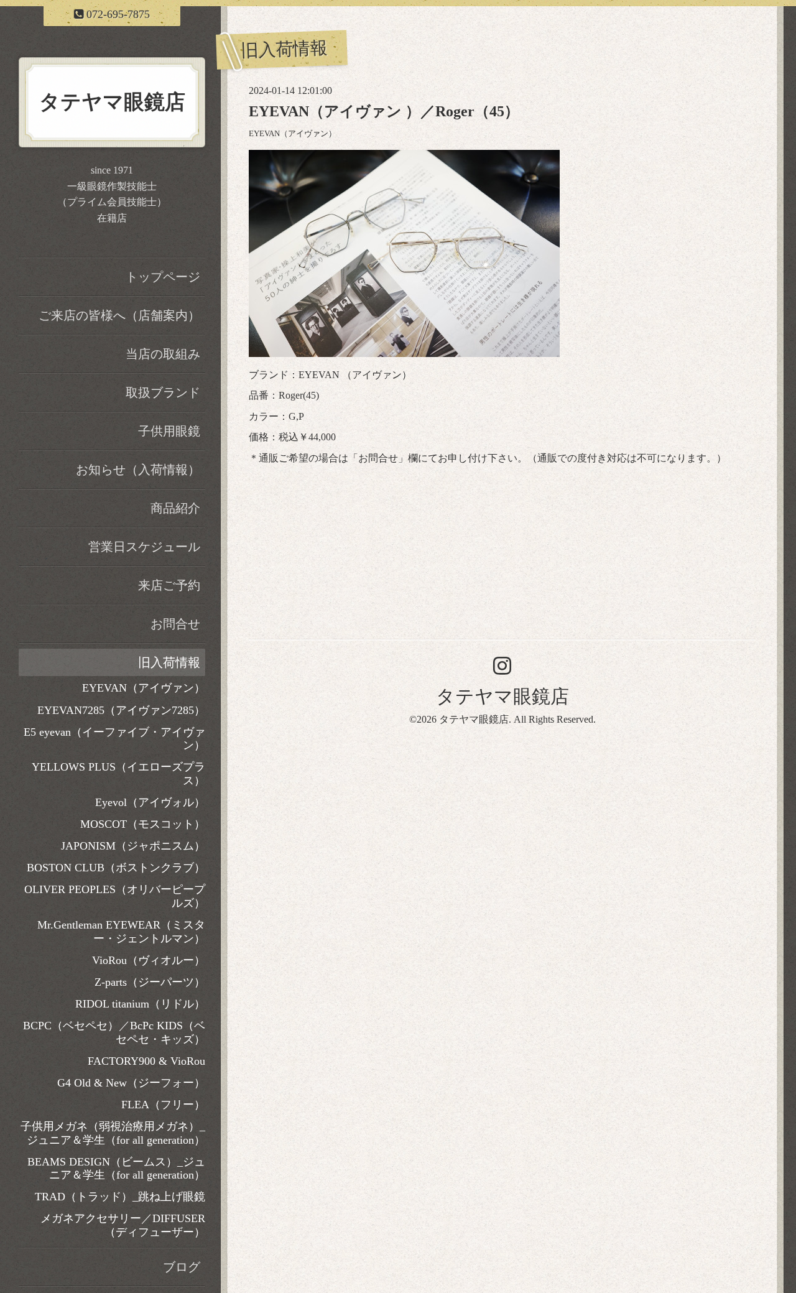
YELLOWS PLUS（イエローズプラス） (118, 774)
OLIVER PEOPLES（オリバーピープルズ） (114, 896)
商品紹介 (175, 508)
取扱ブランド (163, 392)
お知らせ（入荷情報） (138, 469)
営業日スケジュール (144, 547)
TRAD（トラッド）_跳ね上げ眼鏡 (120, 1196)
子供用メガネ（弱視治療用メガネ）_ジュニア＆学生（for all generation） (113, 1133)
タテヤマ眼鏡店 (502, 696)
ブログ (181, 1267)
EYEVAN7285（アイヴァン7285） (121, 710)
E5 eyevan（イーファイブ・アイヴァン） (114, 739)
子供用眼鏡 (169, 431)
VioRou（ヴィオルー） (148, 960)
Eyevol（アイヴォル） (150, 802)
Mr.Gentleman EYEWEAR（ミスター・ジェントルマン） (121, 932)
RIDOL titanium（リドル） (140, 1004)
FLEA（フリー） (163, 1104)
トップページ (163, 277)
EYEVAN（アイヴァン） (292, 133)
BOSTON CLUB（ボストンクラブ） (116, 867)
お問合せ (378, 458)
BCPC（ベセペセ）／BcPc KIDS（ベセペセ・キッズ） (114, 1032)
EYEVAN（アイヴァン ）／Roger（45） (384, 111)
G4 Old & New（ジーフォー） (131, 1083)
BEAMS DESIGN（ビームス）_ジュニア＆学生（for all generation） (116, 1169)
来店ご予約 (169, 585)
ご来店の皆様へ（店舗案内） (119, 315)
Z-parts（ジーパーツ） (150, 982)
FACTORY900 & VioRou (146, 1061)
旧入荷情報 (169, 662)
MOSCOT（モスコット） (142, 824)
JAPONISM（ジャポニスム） (133, 846)
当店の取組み (163, 354)
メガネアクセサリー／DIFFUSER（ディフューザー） (122, 1225)
